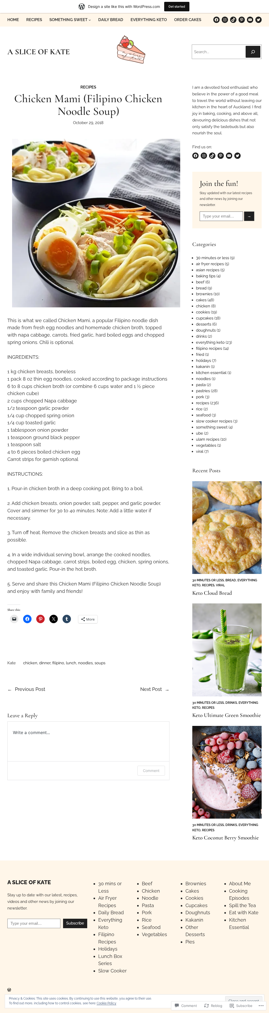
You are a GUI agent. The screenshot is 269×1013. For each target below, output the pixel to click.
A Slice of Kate (29, 882)
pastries (203, 391)
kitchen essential (211, 372)
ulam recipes (207, 439)
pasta (201, 384)
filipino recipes (209, 348)
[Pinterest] (242, 20)
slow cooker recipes (214, 421)
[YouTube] (250, 20)
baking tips (205, 276)
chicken (30, 663)
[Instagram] (225, 20)
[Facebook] (216, 20)
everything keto (210, 342)
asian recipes (207, 270)
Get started (176, 6)
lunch (71, 663)
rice (199, 409)
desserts (203, 324)
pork (200, 397)
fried (200, 354)
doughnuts (206, 330)
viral (199, 451)
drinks (201, 336)
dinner (44, 663)
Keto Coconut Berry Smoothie (225, 838)
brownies (204, 294)
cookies (203, 312)
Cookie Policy (106, 1003)
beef (200, 282)
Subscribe (75, 923)
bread (201, 288)
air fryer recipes (210, 264)
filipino (58, 663)
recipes (88, 87)
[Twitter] (258, 20)
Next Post (151, 689)
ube (199, 433)
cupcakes (204, 318)
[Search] (253, 52)
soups (100, 663)
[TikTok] (233, 20)
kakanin (203, 366)
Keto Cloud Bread (212, 593)
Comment (151, 770)
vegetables (206, 445)
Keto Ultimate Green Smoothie (226, 715)
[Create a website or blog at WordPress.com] (9, 990)
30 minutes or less (212, 257)
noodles (85, 663)
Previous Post (30, 689)
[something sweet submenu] (90, 20)
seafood (203, 415)
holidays (203, 360)
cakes (201, 300)
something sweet (211, 427)
